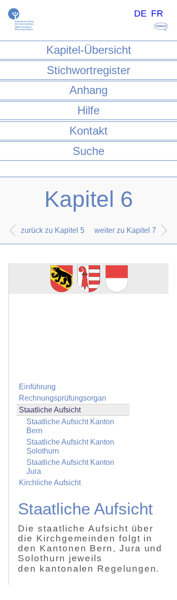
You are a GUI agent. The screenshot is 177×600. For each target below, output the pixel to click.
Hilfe (88, 110)
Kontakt (88, 130)
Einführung (37, 387)
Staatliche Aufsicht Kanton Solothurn (70, 446)
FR (157, 13)
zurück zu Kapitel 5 (52, 230)
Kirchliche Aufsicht (50, 483)
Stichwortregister (88, 70)
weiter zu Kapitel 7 (125, 230)
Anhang (88, 90)
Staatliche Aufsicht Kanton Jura (70, 466)
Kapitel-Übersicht (88, 49)
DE (140, 13)
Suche (88, 151)
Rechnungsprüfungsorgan (62, 398)
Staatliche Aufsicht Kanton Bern (70, 426)
